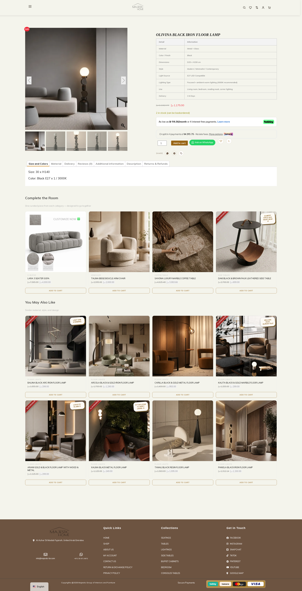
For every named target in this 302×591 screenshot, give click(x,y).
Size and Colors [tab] (38, 163)
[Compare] (256, 7)
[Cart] (269, 7)
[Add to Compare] (229, 141)
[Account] (263, 7)
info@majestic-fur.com (45, 558)
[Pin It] (174, 153)
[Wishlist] (250, 7)
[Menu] (30, 6)
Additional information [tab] (110, 163)
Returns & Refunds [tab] (156, 163)
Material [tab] (56, 163)
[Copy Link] (181, 153)
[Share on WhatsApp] (167, 153)
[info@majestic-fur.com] (45, 554)
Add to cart (179, 143)
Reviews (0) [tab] (85, 163)
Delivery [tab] (69, 163)
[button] (123, 80)
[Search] (244, 7)
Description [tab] (134, 163)
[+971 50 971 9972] (81, 554)
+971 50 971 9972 (81, 558)
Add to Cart (55, 291)
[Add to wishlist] (221, 141)
